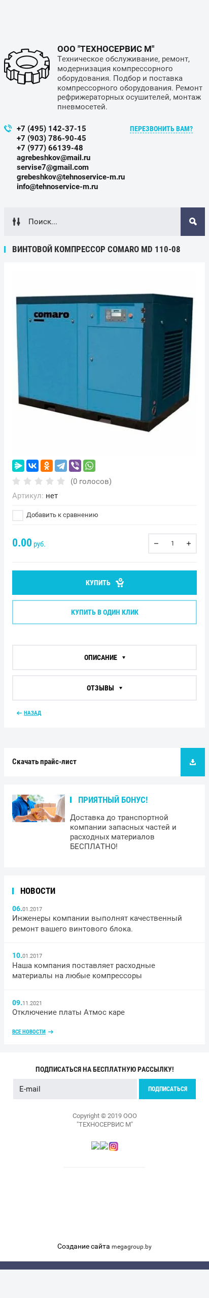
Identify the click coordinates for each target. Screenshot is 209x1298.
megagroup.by (132, 1246)
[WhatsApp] (89, 466)
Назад (32, 713)
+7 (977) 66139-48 (50, 148)
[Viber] (75, 466)
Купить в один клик (104, 612)
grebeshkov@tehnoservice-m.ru (71, 177)
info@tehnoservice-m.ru (57, 186)
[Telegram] (61, 466)
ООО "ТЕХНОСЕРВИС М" (105, 49)
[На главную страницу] (27, 66)
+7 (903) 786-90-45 (51, 138)
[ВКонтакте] (32, 466)
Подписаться (167, 1089)
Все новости (29, 1032)
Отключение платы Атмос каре (68, 1012)
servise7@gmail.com (53, 167)
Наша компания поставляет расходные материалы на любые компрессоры (83, 971)
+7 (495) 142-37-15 (51, 128)
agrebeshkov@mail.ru (53, 157)
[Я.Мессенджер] (18, 466)
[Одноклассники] (47, 466)
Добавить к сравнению (61, 515)
